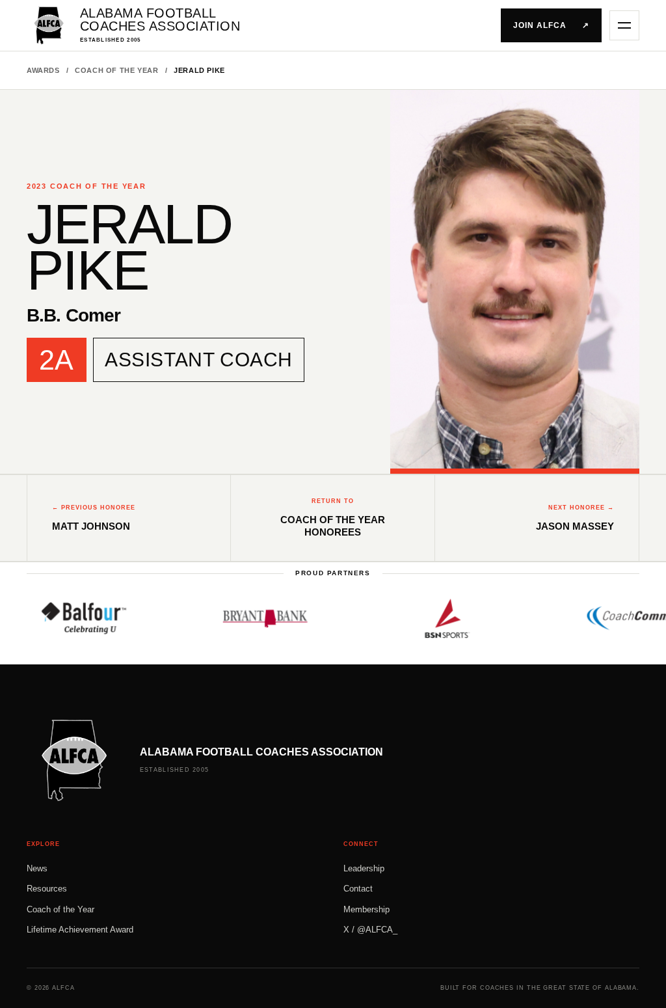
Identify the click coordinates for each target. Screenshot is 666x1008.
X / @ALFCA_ (370, 929)
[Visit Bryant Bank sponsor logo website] (248, 618)
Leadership (363, 868)
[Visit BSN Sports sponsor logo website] (430, 618)
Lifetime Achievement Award (80, 929)
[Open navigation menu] (624, 25)
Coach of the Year (116, 70)
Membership (366, 909)
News (37, 868)
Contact (358, 888)
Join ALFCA (551, 25)
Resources (47, 888)
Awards (43, 70)
